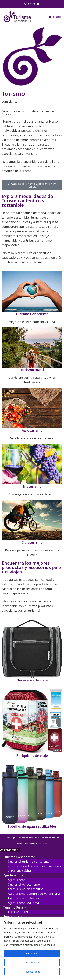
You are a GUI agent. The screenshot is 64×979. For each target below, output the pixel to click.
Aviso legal (10, 837)
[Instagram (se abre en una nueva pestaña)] (34, 3)
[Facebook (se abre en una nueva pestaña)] (29, 3)
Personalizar (32, 962)
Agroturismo (32, 430)
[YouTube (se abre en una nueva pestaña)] (38, 3)
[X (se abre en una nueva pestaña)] (25, 3)
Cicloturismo (32, 542)
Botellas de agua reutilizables (32, 826)
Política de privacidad (28, 837)
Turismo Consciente (32, 314)
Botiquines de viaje (32, 755)
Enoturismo (32, 486)
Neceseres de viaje (32, 680)
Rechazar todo (32, 971)
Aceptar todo (32, 953)
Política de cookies (50, 837)
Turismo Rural (32, 369)
